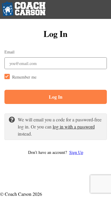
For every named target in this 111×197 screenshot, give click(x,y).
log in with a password (74, 126)
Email (9, 52)
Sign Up (76, 152)
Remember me (24, 77)
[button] (55, 152)
